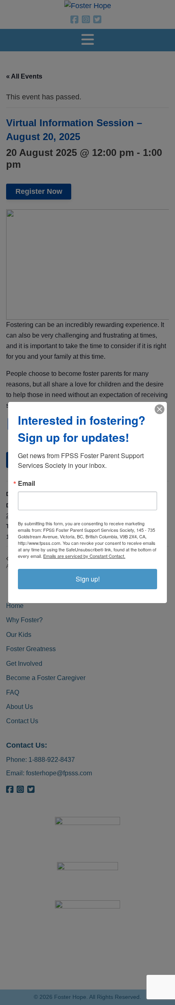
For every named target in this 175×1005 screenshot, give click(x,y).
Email (26, 483)
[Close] (159, 409)
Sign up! (88, 579)
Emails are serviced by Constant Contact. (84, 556)
